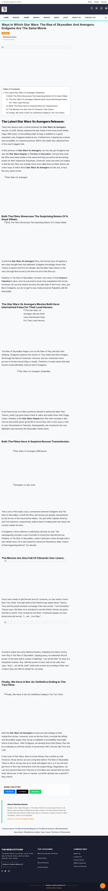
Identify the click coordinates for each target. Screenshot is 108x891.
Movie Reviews (43, 863)
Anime (26, 17)
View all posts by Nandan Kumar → (21, 819)
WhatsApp (35, 792)
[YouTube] (106, 8)
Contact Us (90, 17)
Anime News (42, 858)
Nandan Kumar (11, 37)
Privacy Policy (79, 860)
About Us (76, 17)
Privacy (103, 2)
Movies (47, 17)
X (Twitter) (22, 792)
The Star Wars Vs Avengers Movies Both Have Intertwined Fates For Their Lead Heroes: (38, 101)
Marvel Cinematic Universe (48, 853)
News (56, 17)
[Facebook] (91, 8)
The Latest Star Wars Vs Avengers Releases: (24, 93)
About (90, 2)
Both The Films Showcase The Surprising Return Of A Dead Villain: (38, 96)
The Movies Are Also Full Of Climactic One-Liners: (31, 109)
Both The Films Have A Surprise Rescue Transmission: (33, 106)
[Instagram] (101, 8)
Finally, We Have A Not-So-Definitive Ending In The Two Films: (37, 113)
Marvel (16, 17)
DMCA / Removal (80, 863)
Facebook (9, 792)
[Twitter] (96, 8)
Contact (96, 2)
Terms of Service (80, 866)
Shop (65, 17)
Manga (36, 17)
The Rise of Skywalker (40, 154)
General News (43, 867)
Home (6, 17)
